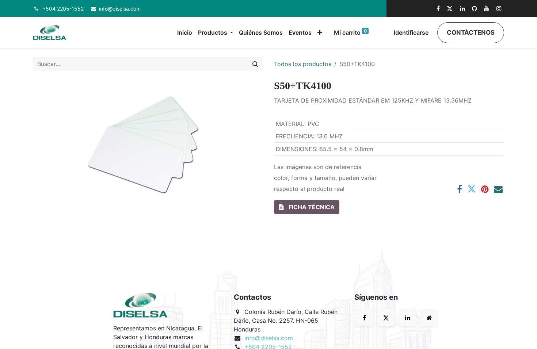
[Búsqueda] (255, 64)
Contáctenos (471, 32)
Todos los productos (302, 64)
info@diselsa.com (120, 8)
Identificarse (411, 32)
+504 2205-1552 (63, 8)
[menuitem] (184, 32)
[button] (320, 32)
